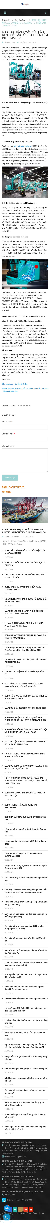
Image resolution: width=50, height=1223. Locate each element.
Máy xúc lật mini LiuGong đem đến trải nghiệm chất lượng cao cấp (26, 915)
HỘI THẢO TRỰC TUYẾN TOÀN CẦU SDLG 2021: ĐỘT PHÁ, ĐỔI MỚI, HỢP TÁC (24, 685)
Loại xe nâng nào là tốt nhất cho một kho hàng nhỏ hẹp (26, 1021)
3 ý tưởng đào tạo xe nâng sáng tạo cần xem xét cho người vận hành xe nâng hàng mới (25, 1045)
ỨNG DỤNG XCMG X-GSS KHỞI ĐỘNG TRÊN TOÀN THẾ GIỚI (24, 576)
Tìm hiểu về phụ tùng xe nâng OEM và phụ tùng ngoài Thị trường (24, 927)
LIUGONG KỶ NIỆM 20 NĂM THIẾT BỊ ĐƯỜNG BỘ (25, 673)
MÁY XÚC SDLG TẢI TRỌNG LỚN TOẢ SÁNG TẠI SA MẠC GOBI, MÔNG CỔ (26, 767)
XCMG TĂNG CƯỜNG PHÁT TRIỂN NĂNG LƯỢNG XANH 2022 (23, 588)
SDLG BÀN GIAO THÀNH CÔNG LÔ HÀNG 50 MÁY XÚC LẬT (25, 794)
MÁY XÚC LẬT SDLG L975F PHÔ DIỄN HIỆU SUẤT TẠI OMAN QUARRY (24, 612)
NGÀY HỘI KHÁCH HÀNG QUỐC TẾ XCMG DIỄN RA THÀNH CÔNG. (26, 600)
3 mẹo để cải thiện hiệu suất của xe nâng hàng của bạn (26, 1057)
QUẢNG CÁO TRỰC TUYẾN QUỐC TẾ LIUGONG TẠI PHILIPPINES (26, 660)
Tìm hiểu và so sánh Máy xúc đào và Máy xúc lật (25, 939)
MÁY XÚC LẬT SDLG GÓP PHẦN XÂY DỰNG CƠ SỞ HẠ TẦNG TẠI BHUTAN (26, 743)
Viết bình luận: (8, 446)
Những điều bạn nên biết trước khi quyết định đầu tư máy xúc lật (26, 975)
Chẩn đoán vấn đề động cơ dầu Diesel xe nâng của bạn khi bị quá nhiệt (26, 963)
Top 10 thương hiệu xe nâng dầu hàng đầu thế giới (26, 878)
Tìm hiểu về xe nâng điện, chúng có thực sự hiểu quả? (25, 1091)
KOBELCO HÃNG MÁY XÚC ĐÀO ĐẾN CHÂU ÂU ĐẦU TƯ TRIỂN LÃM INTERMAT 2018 (25, 34)
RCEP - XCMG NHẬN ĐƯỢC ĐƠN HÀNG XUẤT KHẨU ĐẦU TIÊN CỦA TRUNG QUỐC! (24, 531)
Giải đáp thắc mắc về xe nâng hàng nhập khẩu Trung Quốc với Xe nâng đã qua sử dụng (26, 891)
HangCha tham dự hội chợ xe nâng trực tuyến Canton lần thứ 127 (26, 866)
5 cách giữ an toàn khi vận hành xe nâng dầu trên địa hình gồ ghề (25, 1127)
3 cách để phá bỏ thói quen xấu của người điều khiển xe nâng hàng (24, 987)
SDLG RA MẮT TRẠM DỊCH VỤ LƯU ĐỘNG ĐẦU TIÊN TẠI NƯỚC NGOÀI (26, 636)
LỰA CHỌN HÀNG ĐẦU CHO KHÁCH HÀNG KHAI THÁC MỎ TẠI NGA (24, 624)
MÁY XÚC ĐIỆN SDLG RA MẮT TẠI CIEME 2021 (25, 708)
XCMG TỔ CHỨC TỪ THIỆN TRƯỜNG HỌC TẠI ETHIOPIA (25, 564)
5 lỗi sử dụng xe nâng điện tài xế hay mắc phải (26, 1068)
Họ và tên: (7, 421)
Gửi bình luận (10, 477)
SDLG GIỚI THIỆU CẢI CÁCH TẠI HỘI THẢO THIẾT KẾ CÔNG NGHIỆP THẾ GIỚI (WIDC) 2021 (26, 718)
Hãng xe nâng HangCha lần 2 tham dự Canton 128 (26, 830)
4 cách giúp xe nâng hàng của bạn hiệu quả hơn (25, 1033)
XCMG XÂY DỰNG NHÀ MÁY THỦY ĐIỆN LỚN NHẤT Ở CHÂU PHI (25, 551)
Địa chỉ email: (8, 433)
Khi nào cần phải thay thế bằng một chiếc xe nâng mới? (25, 1115)
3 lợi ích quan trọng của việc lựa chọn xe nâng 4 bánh (26, 1079)
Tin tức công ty (21, 20)
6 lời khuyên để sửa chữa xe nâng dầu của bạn (26, 998)
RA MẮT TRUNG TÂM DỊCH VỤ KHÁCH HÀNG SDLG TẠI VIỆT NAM (25, 755)
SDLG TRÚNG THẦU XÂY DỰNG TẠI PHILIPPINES (21, 806)
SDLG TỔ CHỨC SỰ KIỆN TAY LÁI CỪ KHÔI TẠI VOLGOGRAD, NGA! (26, 697)
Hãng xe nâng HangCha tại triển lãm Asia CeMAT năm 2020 (23, 854)
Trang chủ (6, 20)
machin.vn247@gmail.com (15, 1156)
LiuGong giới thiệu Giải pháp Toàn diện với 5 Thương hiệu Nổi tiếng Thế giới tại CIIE (25, 648)
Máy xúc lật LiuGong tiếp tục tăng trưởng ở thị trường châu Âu (26, 951)
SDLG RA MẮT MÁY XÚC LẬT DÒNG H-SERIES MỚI (25, 818)
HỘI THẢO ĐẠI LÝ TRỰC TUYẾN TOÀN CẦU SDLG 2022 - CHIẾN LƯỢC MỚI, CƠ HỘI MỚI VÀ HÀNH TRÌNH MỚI (26, 781)
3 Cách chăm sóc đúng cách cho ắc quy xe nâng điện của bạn (24, 1103)
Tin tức (6, 492)
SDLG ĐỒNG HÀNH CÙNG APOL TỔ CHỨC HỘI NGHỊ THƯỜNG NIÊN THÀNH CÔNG (26, 730)
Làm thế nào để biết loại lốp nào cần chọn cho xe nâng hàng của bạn (26, 1009)
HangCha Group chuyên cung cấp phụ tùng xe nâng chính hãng (26, 903)
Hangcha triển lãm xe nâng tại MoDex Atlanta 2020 (25, 842)
